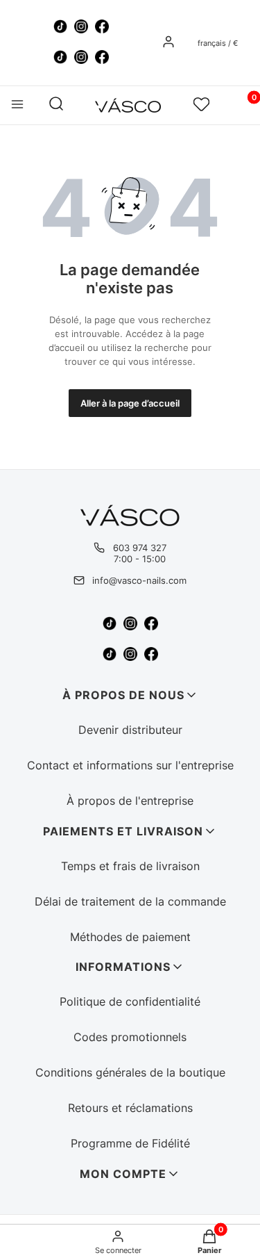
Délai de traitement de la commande (130, 901)
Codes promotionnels (130, 1037)
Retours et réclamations (130, 1108)
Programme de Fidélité (130, 1143)
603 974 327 (139, 547)
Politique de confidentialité (130, 1001)
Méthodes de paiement (130, 937)
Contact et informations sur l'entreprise (130, 765)
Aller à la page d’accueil (130, 403)
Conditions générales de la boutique (130, 1072)
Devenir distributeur (130, 730)
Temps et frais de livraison (130, 866)
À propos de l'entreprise (130, 801)
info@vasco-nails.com (139, 580)
